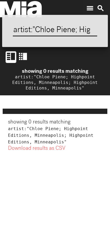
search (101, 8)
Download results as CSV (36, 148)
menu (90, 8)
